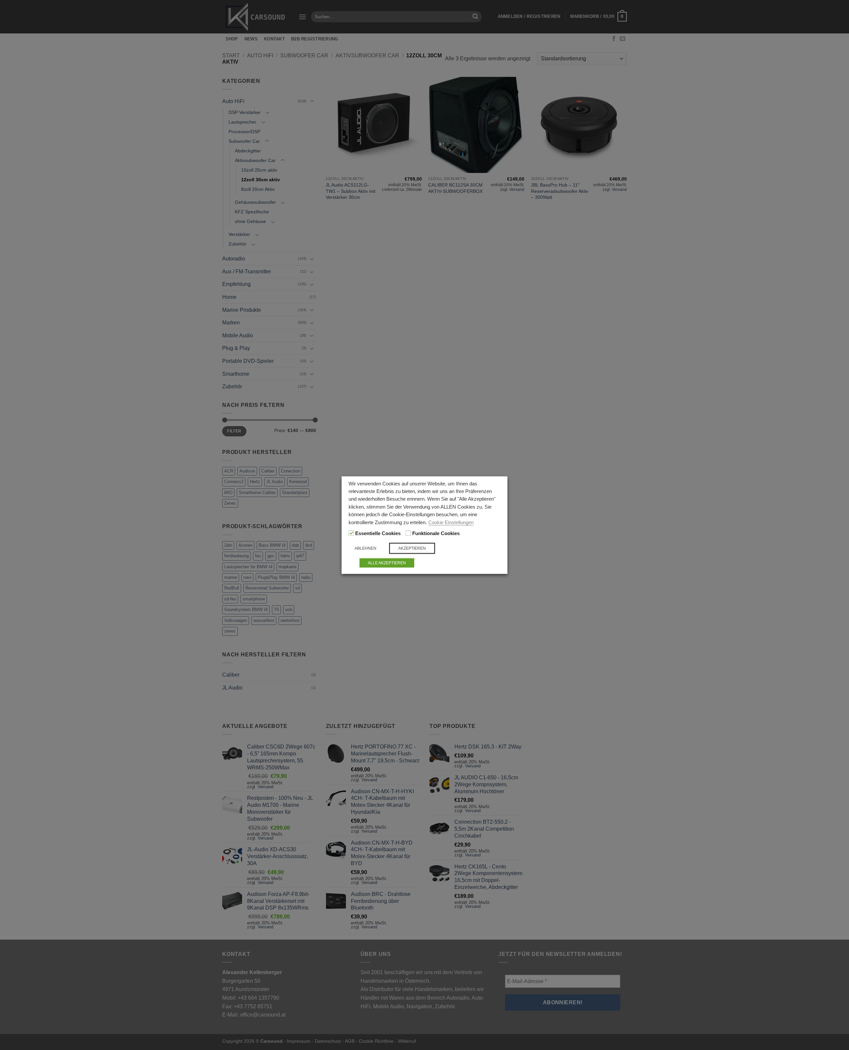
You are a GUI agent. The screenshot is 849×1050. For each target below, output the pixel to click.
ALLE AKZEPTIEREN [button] (387, 563)
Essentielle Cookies (378, 533)
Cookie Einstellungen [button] (451, 522)
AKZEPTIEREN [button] (412, 548)
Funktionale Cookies (436, 533)
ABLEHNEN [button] (365, 548)
